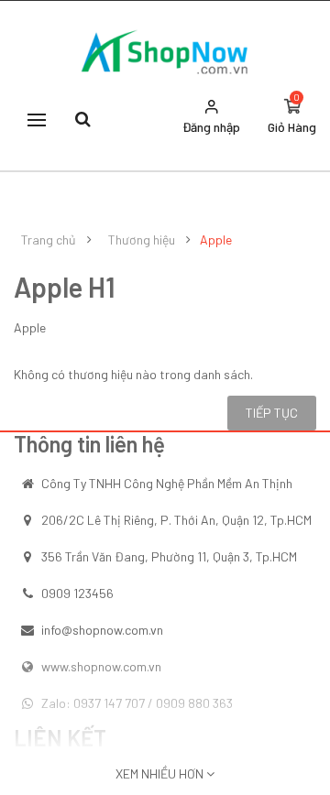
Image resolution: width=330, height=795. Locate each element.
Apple (216, 240)
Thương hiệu (141, 240)
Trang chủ (48, 240)
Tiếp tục (272, 412)
